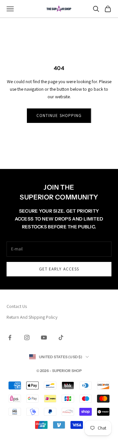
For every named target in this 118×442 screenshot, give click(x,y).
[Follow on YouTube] (44, 337)
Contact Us (17, 306)
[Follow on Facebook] (10, 337)
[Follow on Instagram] (27, 337)
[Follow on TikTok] (61, 337)
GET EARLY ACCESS (59, 269)
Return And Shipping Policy (32, 317)
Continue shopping (59, 115)
